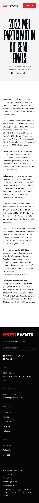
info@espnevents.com (12, 398)
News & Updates (24, 69)
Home (9, 66)
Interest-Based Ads (9, 485)
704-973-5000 (9, 394)
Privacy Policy (7, 478)
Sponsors (7, 445)
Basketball (17, 66)
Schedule (7, 450)
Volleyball (7, 431)
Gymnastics (8, 422)
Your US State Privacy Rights (12, 490)
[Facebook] (12, 73)
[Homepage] (10, 6)
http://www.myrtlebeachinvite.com (15, 274)
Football (6, 417)
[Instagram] (24, 73)
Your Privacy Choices (10, 482)
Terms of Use (7, 474)
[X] (18, 73)
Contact (6, 455)
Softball (6, 426)
